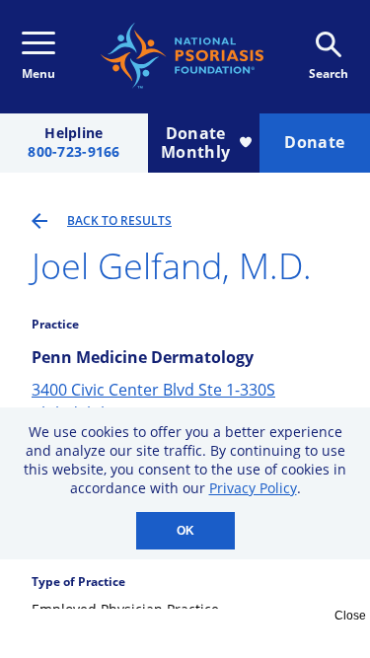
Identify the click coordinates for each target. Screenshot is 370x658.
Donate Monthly (195, 142)
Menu (38, 73)
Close (350, 615)
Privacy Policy (253, 487)
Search (328, 73)
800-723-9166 (73, 152)
